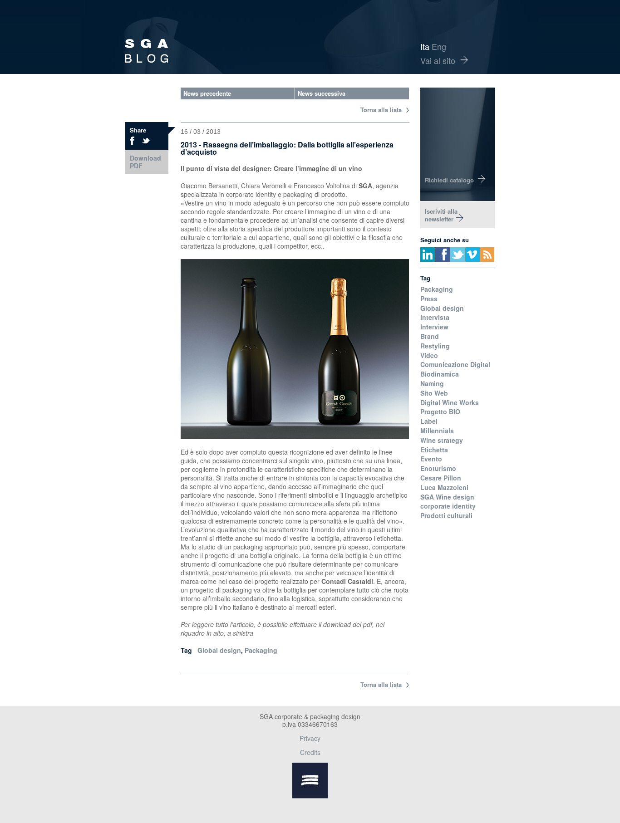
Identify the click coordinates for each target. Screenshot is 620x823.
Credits (310, 752)
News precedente (207, 93)
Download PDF (145, 161)
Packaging (261, 650)
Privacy (310, 738)
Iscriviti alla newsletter (441, 215)
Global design (219, 650)
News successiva (321, 93)
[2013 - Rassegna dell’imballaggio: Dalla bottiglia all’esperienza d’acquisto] (146, 141)
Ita (424, 46)
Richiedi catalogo (449, 180)
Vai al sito (437, 60)
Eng (439, 46)
